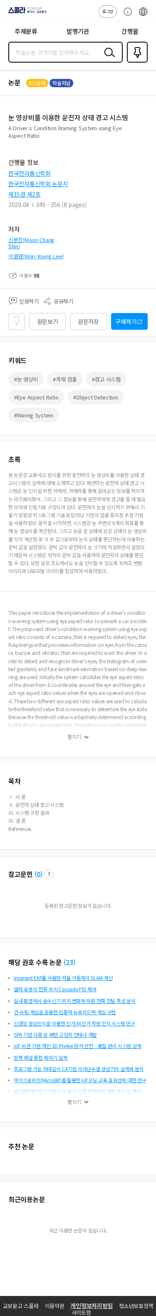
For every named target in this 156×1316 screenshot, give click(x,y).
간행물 (130, 31)
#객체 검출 (65, 379)
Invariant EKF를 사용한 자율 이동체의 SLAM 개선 (63, 977)
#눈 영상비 (26, 379)
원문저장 (88, 321)
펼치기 (74, 737)
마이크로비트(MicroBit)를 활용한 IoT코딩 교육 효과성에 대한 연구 (80, 1080)
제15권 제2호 (24, 194)
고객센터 (125, 15)
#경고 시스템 (106, 379)
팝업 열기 (49, 874)
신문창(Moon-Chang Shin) (31, 243)
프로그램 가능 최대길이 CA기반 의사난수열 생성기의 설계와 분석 (79, 1068)
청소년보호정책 (136, 1306)
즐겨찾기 (136, 62)
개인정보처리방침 (91, 1305)
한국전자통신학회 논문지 (38, 183)
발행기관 (78, 31)
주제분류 (26, 31)
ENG (143, 15)
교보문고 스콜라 (21, 1306)
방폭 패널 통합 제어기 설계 (40, 1057)
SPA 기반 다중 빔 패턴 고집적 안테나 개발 (55, 1034)
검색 (107, 58)
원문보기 (47, 321)
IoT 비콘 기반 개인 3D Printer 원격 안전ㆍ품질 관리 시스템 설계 (77, 1045)
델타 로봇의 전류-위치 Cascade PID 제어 (55, 989)
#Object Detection (95, 397)
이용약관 (54, 1306)
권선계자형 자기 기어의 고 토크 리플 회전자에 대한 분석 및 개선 (77, 1091)
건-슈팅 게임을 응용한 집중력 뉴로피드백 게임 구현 (65, 1011)
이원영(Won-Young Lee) (36, 256)
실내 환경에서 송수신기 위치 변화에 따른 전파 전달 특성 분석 (74, 1000)
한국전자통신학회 (29, 173)
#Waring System (33, 415)
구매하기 (125, 321)
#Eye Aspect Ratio (36, 397)
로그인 (107, 11)
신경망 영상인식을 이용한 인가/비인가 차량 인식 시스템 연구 (74, 1023)
